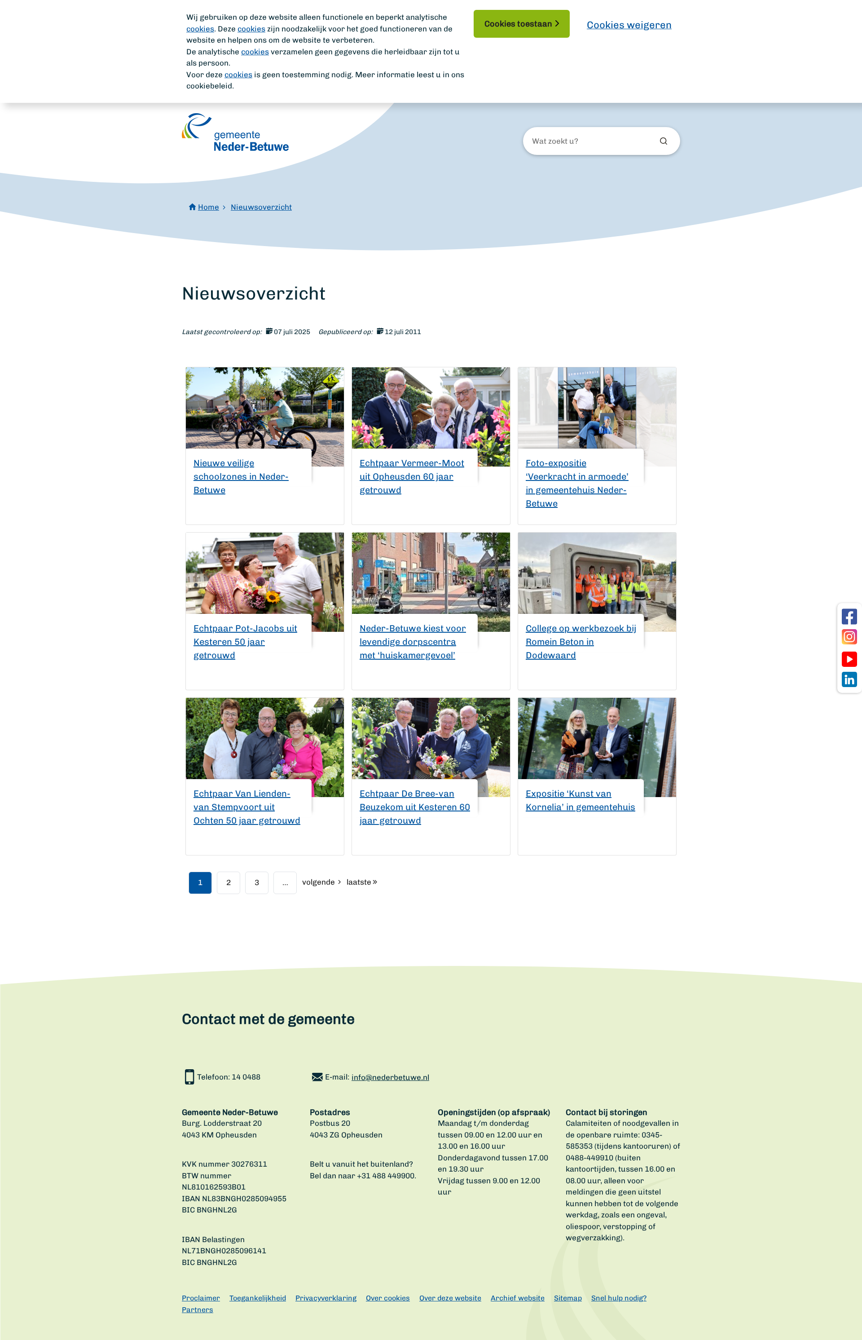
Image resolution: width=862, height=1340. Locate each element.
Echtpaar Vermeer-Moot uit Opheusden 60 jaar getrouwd (412, 476)
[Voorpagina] (235, 132)
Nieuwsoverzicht (261, 207)
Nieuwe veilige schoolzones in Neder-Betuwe (241, 476)
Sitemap (568, 1298)
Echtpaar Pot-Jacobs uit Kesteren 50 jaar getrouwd (245, 642)
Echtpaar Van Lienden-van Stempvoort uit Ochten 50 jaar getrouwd (247, 807)
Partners (197, 1309)
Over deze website (450, 1298)
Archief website (518, 1298)
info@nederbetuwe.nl (390, 1077)
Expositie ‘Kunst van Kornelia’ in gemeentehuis (580, 800)
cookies (200, 28)
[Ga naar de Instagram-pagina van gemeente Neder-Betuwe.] (849, 637)
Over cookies (388, 1298)
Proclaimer (201, 1298)
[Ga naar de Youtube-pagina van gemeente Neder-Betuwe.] (849, 659)
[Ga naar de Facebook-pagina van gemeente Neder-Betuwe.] (849, 617)
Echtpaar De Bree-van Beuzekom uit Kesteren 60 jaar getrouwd (415, 807)
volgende (318, 881)
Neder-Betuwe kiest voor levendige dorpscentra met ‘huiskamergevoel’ (413, 642)
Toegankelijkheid (257, 1298)
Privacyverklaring (325, 1298)
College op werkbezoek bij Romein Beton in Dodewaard (581, 642)
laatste (359, 881)
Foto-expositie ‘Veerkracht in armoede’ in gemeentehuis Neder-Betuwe (577, 483)
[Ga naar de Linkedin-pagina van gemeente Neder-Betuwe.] (849, 679)
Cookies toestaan (518, 24)
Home (208, 207)
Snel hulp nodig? (618, 1298)
